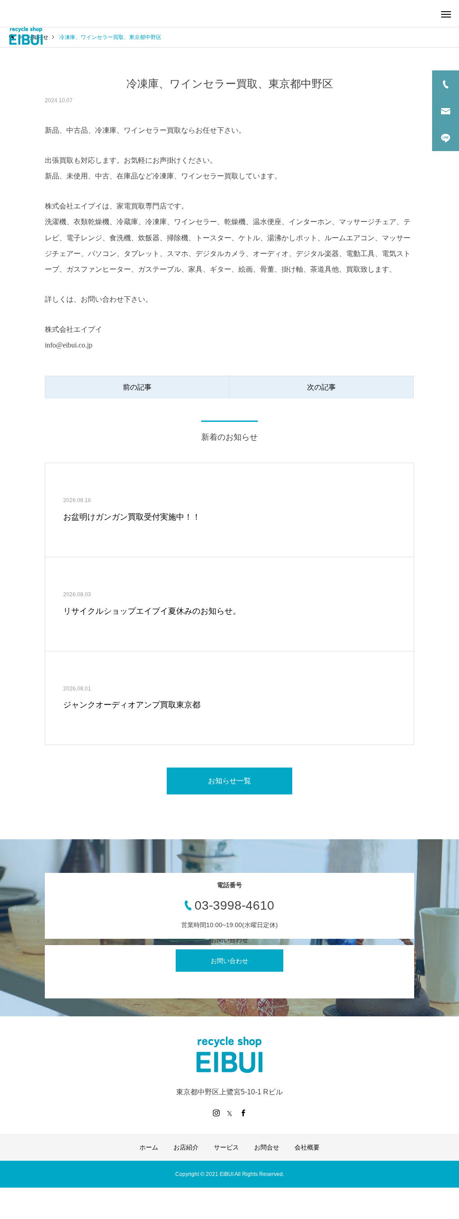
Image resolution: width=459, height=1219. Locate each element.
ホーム (148, 1147)
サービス (226, 1147)
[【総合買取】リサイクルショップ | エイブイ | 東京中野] (26, 36)
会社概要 (307, 1147)
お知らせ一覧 (229, 781)
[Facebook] (242, 1112)
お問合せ (266, 1147)
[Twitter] (229, 1112)
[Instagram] (216, 1112)
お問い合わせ (229, 960)
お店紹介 (186, 1147)
